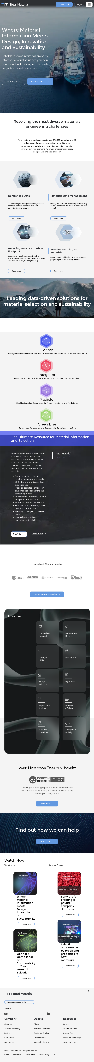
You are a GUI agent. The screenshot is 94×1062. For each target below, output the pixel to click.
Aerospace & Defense (71, 634)
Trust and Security (12, 1028)
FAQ (54, 1055)
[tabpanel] (47, 488)
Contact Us (13, 81)
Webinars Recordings (72, 1037)
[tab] (47, 344)
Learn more (39, 533)
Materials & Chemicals (44, 731)
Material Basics (40, 1037)
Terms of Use (30, 1055)
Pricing (36, 1024)
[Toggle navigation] (89, 4)
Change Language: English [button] (16, 1002)
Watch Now (26, 924)
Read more (16, 218)
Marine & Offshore (69, 707)
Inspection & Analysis (44, 707)
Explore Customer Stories (47, 594)
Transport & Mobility (70, 731)
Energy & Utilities (43, 658)
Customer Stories (41, 1033)
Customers (9, 1037)
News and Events (70, 1042)
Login (79, 4)
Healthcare (70, 657)
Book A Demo (40, 81)
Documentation (70, 1028)
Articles (66, 1024)
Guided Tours (69, 1033)
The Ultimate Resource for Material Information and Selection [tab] (50, 439)
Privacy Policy (44, 1055)
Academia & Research (44, 634)
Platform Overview (42, 1028)
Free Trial (64, 4)
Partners (8, 1033)
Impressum (17, 1055)
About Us (8, 1024)
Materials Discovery (42, 1042)
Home (6, 1055)
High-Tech (70, 681)
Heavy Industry (43, 682)
